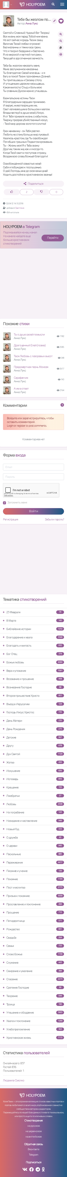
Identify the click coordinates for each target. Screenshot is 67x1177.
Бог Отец (34, 654)
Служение (34, 962)
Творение (34, 996)
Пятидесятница (34, 921)
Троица (34, 1004)
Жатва (34, 762)
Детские (34, 737)
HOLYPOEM (12, 226)
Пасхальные (34, 854)
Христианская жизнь (34, 1037)
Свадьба (34, 937)
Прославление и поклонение (34, 904)
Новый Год (34, 829)
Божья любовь (34, 662)
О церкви (34, 845)
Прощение (34, 912)
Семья (34, 946)
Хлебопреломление (34, 1029)
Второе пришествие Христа (34, 695)
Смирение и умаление (34, 971)
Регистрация (10, 519)
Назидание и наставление (34, 821)
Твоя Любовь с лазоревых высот (33, 356)
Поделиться (35, 184)
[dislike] (42, 192)
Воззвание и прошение (34, 679)
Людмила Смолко (13, 1080)
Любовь (34, 804)
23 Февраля (33, 612)
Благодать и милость (34, 645)
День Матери (34, 720)
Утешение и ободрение (34, 1012)
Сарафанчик (21, 377)
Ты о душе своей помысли (29, 334)
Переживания (34, 862)
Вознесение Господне (33, 687)
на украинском (33, 1131)
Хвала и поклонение (34, 1021)
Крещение (34, 787)
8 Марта (34, 620)
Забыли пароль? (54, 519)
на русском (33, 1125)
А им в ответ (21, 388)
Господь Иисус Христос (34, 712)
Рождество (34, 929)
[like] (12, 192)
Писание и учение (34, 871)
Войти (33, 511)
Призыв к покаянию (34, 896)
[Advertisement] (33, 285)
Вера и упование (34, 670)
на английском (33, 1136)
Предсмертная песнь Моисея (31, 367)
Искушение (34, 771)
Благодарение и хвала (34, 637)
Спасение (34, 979)
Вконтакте (33, 1149)
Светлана (19, 208)
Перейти (52, 238)
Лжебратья (33, 796)
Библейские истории (34, 629)
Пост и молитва (34, 887)
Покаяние (34, 879)
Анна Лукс (31, 23)
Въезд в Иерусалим (34, 704)
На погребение (34, 812)
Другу (34, 745)
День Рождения (34, 729)
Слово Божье (34, 954)
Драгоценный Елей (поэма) (30, 345)
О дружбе (33, 837)
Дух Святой (34, 754)
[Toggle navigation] (62, 4)
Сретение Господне (33, 987)
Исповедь (34, 779)
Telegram (33, 1154)
